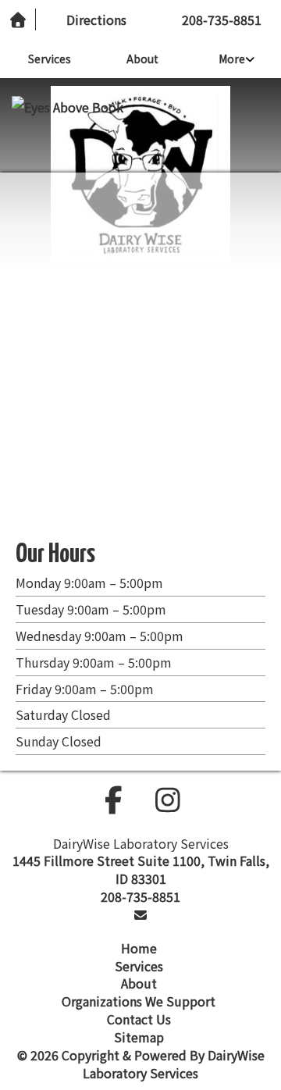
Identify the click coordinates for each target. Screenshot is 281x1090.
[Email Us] (140, 914)
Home (139, 948)
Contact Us (139, 1019)
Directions (96, 19)
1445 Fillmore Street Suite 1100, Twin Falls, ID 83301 (140, 869)
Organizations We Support (138, 1001)
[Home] (18, 20)
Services (49, 58)
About (142, 58)
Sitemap (139, 1037)
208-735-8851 (221, 19)
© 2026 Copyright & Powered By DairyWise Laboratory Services (141, 1063)
